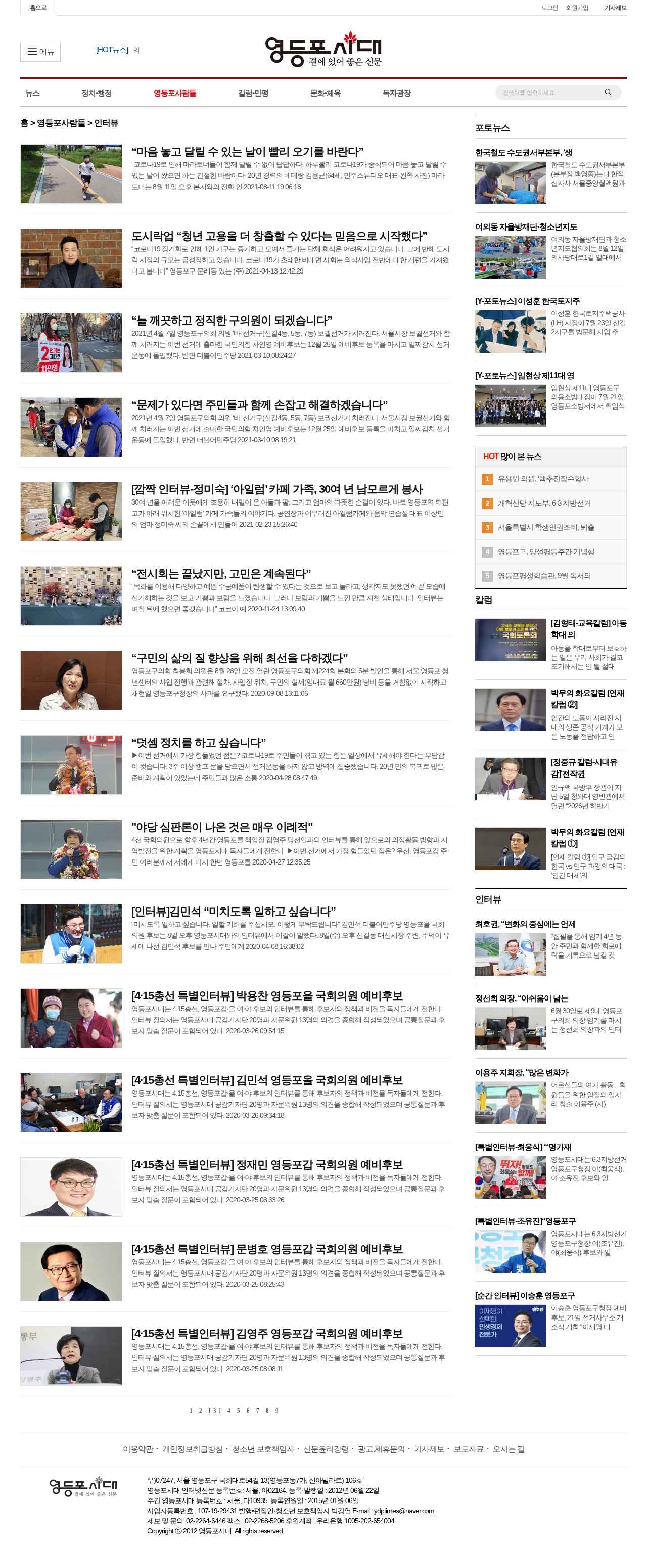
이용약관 (138, 1449)
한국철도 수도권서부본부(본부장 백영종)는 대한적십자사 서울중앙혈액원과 (588, 174)
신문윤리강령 (326, 1449)
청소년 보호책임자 (263, 1449)
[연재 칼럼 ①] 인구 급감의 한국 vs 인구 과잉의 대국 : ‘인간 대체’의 (588, 866)
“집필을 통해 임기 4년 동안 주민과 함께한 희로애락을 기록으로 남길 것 (586, 945)
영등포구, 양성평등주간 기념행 (546, 551)
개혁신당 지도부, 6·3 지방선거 (544, 502)
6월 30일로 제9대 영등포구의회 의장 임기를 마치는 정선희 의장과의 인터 (586, 1020)
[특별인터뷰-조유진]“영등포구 (525, 1221)
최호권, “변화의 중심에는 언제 (525, 924)
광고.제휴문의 (381, 1449)
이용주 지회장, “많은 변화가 (521, 1072)
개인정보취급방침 (192, 1449)
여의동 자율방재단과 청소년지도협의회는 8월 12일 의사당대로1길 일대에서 (588, 248)
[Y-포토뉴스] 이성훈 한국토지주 (527, 301)
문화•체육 (325, 92)
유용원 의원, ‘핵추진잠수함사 (543, 478)
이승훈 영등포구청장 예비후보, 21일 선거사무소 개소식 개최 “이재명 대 (588, 1317)
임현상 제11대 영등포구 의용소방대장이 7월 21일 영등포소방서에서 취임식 (588, 397)
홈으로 (38, 7)
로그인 (549, 7)
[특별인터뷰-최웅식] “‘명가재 (523, 1147)
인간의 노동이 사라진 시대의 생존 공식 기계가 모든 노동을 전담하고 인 (587, 727)
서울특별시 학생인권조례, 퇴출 (546, 527)
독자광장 (397, 92)
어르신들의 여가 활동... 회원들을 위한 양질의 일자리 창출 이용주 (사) (588, 1094)
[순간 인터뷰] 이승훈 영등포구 (525, 1295)
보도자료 (468, 1449)
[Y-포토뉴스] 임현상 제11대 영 (524, 375)
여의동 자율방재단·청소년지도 (526, 226)
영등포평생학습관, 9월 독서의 (544, 575)
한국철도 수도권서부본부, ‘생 (523, 152)
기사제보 (616, 7)
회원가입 (577, 7)
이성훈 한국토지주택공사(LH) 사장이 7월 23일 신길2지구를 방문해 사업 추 (588, 322)
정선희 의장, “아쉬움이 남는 (521, 998)
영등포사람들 (175, 92)
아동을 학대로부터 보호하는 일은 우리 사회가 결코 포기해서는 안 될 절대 (588, 657)
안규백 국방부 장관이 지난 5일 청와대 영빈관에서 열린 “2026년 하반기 (588, 796)
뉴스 (32, 92)
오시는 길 (509, 1449)
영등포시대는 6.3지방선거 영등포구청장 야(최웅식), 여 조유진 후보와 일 (589, 1168)
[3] (216, 1410)
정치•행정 (96, 92)
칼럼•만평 (253, 92)
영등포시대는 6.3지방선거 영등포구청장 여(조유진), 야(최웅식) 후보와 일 (589, 1243)
